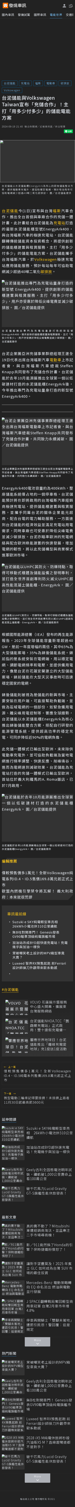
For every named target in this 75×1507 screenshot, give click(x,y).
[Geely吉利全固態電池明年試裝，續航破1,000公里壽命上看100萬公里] (13, 1175)
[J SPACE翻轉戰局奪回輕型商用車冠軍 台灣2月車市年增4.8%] (13, 1306)
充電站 (25, 83)
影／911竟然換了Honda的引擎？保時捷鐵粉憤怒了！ (49, 1247)
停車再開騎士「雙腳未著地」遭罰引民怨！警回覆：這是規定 (49, 1324)
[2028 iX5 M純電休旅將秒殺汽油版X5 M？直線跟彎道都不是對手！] (13, 1443)
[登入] (64, 5)
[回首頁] (17, 5)
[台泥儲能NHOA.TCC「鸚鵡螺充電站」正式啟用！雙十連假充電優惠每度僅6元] (16, 1026)
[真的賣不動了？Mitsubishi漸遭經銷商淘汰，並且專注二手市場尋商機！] (13, 1231)
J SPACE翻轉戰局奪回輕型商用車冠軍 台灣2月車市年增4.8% (49, 1306)
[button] (70, 5)
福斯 (38, 83)
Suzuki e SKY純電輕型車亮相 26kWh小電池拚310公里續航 (36, 924)
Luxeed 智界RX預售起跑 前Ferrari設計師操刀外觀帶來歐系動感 (39, 965)
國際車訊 (40, 14)
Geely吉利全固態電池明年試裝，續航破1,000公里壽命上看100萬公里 (49, 1174)
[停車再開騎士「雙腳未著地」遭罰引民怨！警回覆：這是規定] (13, 1325)
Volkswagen (12, 90)
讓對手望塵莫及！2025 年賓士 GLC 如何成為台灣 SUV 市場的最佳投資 (49, 1268)
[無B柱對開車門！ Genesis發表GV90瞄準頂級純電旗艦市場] (13, 1405)
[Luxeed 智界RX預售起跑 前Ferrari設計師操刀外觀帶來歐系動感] (13, 1424)
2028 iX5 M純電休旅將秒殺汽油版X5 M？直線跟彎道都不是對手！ (48, 1442)
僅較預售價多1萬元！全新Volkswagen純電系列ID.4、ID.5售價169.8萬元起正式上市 (37, 879)
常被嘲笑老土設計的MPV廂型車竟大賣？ (38, 955)
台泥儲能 (9, 83)
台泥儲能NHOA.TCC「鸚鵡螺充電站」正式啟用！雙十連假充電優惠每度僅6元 (49, 1025)
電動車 (50, 83)
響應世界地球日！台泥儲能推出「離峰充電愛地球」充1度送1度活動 (48, 1044)
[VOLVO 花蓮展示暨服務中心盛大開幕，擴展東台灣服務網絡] (16, 1007)
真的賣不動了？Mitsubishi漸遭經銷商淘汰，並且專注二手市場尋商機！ (48, 1230)
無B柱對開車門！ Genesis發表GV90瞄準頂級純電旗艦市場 (36, 934)
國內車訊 (8, 14)
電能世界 (56, 14)
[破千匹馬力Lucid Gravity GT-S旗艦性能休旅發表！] (13, 1193)
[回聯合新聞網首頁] (5, 5)
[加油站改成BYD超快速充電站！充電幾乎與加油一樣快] (13, 1152)
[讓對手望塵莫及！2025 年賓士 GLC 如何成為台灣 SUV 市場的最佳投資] (13, 1269)
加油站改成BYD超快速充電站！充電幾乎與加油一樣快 (40, 945)
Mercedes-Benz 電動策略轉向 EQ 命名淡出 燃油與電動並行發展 (49, 1287)
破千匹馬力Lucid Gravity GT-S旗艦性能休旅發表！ (46, 1190)
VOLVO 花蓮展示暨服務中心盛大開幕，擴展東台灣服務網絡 (48, 1006)
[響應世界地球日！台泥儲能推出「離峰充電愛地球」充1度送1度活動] (16, 1045)
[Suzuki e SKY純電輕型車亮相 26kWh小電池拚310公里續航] (13, 1133)
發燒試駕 (24, 14)
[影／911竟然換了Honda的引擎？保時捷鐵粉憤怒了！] (13, 1250)
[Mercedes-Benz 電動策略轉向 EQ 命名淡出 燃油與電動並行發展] (13, 1288)
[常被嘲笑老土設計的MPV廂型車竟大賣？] (13, 1367)
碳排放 (65, 83)
